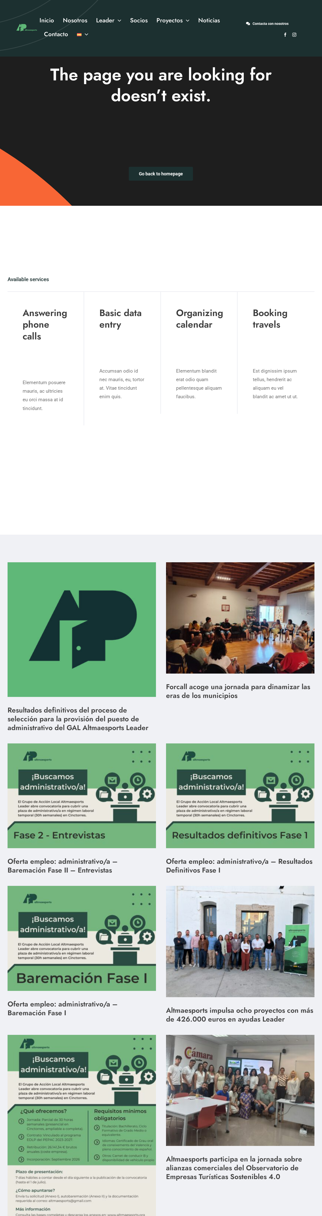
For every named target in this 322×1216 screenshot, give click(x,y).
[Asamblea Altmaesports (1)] (240, 888)
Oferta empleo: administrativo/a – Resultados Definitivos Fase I (239, 865)
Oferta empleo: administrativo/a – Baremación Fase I (63, 1008)
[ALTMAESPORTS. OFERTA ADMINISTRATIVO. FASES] (82, 746)
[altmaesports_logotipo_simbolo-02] (82, 565)
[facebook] (285, 35)
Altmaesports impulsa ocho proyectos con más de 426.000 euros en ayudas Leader (239, 1014)
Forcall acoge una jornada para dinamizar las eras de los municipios (238, 691)
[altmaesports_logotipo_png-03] (26, 23)
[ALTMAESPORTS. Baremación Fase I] (240, 746)
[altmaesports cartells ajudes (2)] (82, 1037)
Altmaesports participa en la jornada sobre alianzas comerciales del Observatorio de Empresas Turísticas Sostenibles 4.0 (234, 1168)
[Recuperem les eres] (240, 565)
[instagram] (294, 35)
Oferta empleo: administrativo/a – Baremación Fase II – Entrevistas (63, 865)
